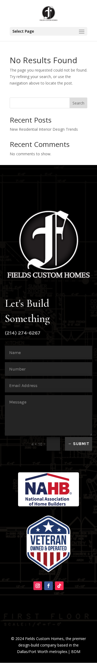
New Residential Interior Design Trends (44, 129)
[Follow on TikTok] (59, 585)
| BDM (74, 651)
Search (78, 103)
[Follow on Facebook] (48, 585)
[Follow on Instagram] (37, 585)
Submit (81, 443)
